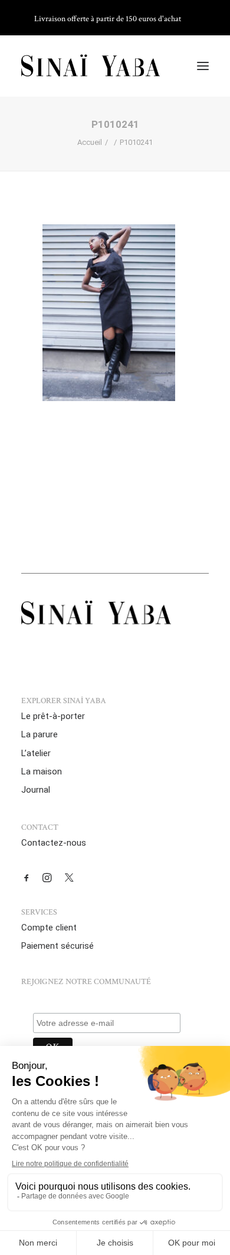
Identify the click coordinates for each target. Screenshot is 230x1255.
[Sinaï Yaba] (90, 66)
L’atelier (36, 753)
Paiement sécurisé (57, 946)
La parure (39, 734)
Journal (35, 789)
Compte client (49, 927)
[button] (203, 66)
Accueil (89, 142)
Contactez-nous (53, 842)
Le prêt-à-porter (53, 716)
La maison (41, 771)
